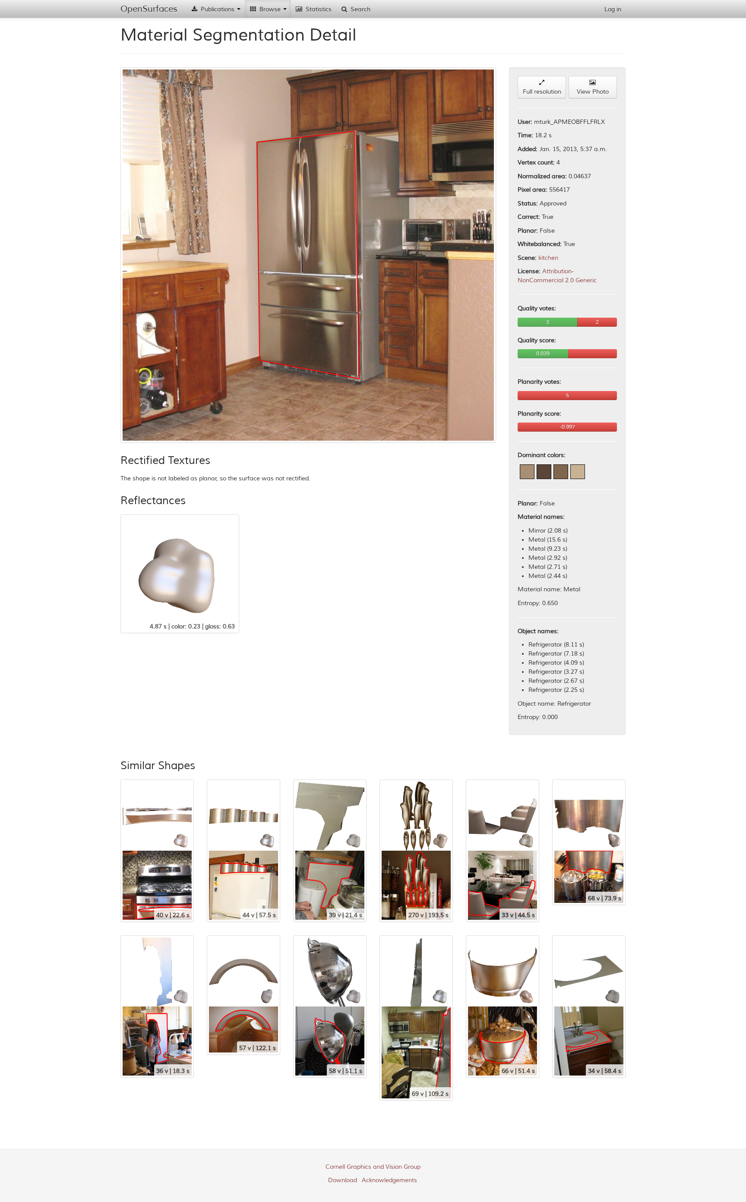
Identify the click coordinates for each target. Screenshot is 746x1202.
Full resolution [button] (542, 91)
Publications (217, 9)
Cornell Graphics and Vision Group (373, 1166)
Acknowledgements (389, 1180)
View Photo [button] (593, 91)
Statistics (318, 9)
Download (342, 1180)
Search (359, 9)
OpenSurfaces (148, 8)
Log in (612, 9)
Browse (270, 9)
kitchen (548, 258)
